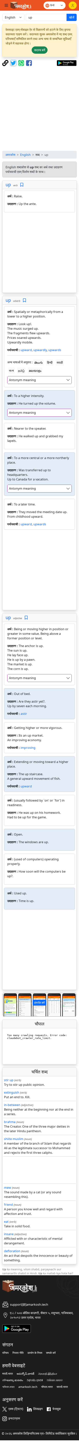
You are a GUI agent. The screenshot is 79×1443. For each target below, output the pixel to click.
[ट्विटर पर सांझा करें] (13, 63)
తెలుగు (38, 362)
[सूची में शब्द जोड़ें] (21, 184)
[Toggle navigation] (6, 5)
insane (9, 1234)
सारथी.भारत (62, 1387)
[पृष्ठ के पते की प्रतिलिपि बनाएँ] (5, 63)
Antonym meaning (22, 380)
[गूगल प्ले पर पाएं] (67, 63)
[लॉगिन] (73, 5)
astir (24, 714)
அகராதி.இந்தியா (47, 1373)
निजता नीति (18, 1353)
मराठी (60, 362)
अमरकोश (10, 155)
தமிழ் (21, 370)
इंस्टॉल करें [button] (39, 1002)
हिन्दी (50, 362)
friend (8, 1204)
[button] (8, 1004)
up (8, 184)
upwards (54, 350)
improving (28, 748)
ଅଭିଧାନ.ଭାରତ (55, 1380)
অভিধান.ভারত (8, 1387)
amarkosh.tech (27, 1387)
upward (26, 350)
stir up (8, 1080)
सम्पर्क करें (51, 1353)
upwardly (40, 350)
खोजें (71, 17)
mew (7, 1187)
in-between (12, 1105)
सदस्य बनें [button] (39, 50)
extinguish (11, 1092)
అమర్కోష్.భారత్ (25, 1373)
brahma (10, 1122)
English (25, 155)
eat (6, 1222)
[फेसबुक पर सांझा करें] (29, 63)
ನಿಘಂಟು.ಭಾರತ (35, 1380)
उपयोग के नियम (34, 1353)
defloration (12, 1251)
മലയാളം (35, 370)
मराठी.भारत (7, 1373)
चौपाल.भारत (47, 1387)
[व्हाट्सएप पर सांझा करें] (21, 63)
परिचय (5, 1353)
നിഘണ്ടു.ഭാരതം (12, 1380)
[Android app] (16, 1328)
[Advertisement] (39, 108)
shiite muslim (13, 1139)
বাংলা (11, 370)
